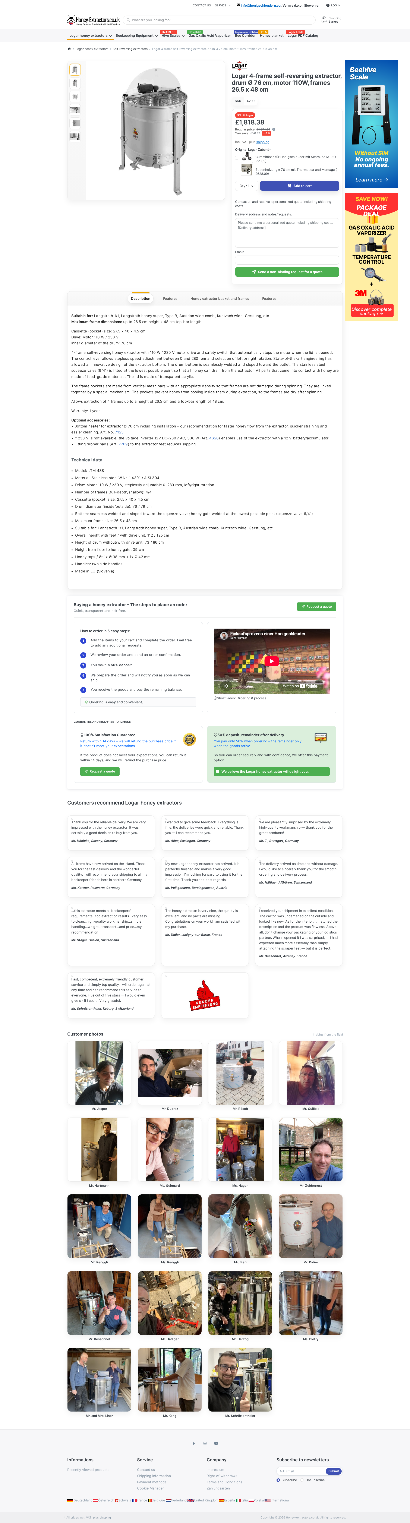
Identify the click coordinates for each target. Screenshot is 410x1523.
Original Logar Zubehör (253, 150)
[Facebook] (194, 1443)
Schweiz (124, 1500)
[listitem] (156, 130)
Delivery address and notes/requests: (263, 214)
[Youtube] (216, 1443)
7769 (123, 444)
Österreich (106, 1500)
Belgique (158, 1500)
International (280, 1500)
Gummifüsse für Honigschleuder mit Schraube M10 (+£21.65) (296, 159)
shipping (262, 142)
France (142, 1500)
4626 (214, 438)
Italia (244, 1500)
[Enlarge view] (156, 130)
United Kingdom (206, 1500)
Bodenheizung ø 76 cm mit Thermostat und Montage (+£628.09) (297, 172)
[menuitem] (90, 35)
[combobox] (219, 20)
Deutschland (82, 1500)
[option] (75, 70)
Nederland (179, 1500)
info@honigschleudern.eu (261, 5)
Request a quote (319, 606)
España (229, 1500)
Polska (259, 1500)
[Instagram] (205, 1443)
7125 (119, 432)
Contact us (202, 5)
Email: (239, 252)
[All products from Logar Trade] (240, 65)
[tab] (141, 298)
